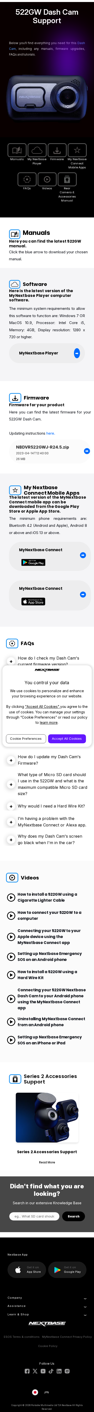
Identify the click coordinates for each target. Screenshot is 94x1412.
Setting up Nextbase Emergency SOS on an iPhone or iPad (50, 1040)
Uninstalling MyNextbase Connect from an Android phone (51, 1021)
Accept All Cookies (67, 738)
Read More (47, 1162)
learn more (49, 722)
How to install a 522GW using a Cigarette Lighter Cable (47, 897)
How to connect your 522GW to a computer (49, 915)
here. (50, 433)
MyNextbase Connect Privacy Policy (67, 1337)
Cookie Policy (47, 1346)
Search (73, 1216)
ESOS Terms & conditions (22, 1337)
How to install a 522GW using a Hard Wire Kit (47, 974)
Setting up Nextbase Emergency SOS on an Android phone (50, 956)
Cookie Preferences (26, 738)
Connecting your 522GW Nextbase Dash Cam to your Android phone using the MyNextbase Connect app (52, 998)
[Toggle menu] (7, 7)
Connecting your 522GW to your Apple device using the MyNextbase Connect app (49, 936)
